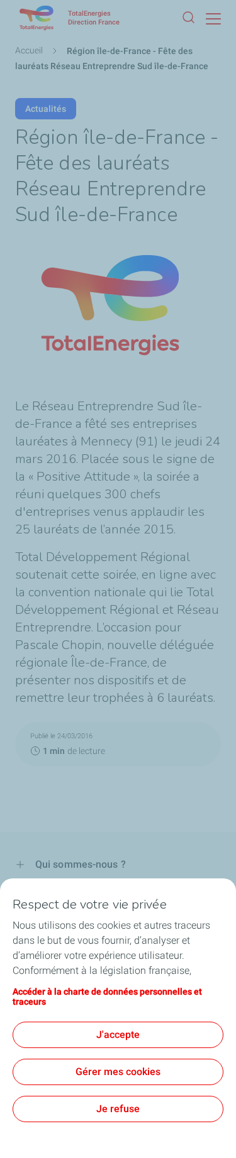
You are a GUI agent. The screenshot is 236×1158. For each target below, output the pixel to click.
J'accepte (118, 1035)
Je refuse (118, 1109)
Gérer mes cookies (118, 1072)
